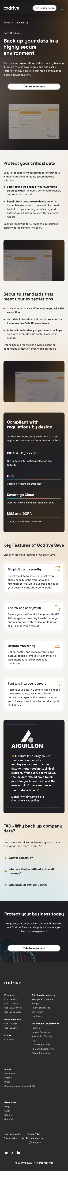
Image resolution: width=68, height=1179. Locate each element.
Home (6, 22)
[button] (34, 858)
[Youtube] (6, 1153)
